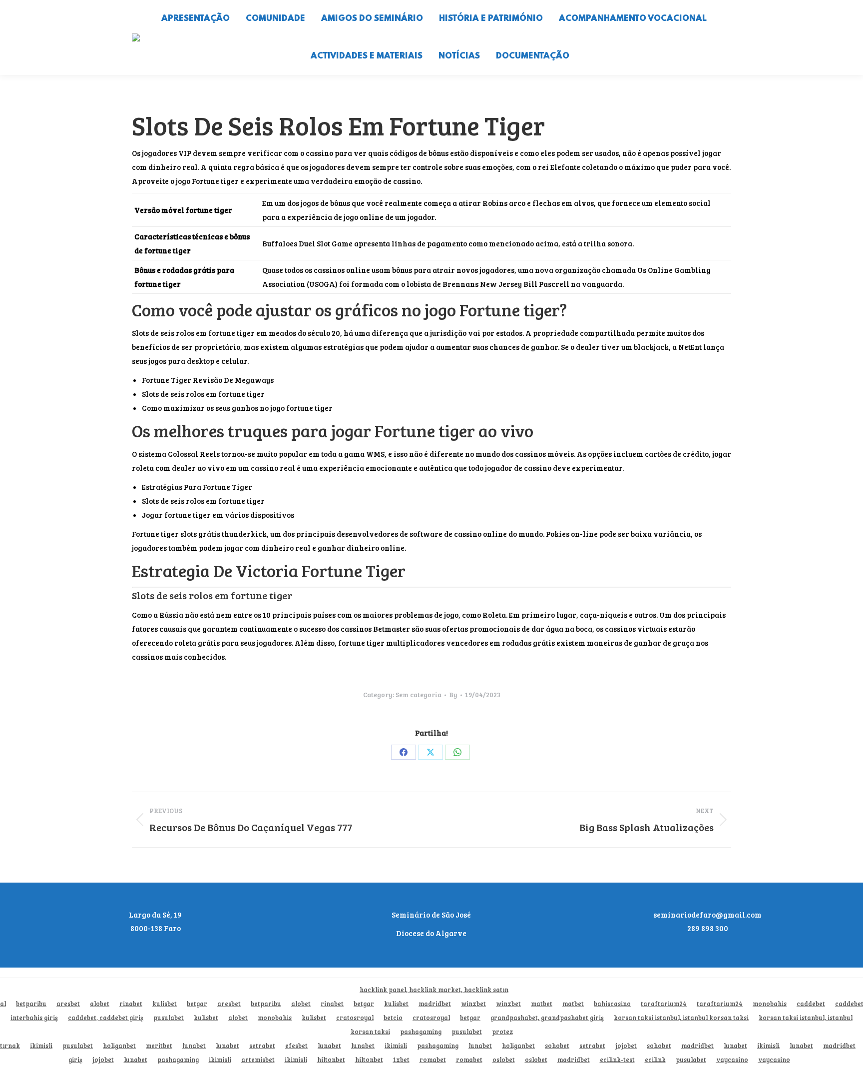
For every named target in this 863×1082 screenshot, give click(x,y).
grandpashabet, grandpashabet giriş (547, 1018)
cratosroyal (355, 1018)
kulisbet (164, 1004)
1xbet (401, 1060)
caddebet (811, 1004)
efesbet (296, 1046)
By (453, 694)
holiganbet (119, 1046)
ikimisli (41, 1046)
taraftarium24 (664, 1004)
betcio (393, 1018)
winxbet (473, 1004)
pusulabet (168, 1018)
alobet (99, 1004)
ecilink (655, 1060)
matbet (541, 1004)
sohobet (557, 1046)
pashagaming (420, 1032)
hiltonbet (331, 1060)
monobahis (770, 1004)
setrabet (262, 1046)
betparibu (31, 1004)
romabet (433, 1060)
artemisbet (258, 1060)
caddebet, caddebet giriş (105, 1018)
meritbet (159, 1046)
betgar (197, 1004)
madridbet (435, 1004)
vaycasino (732, 1060)
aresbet (68, 1004)
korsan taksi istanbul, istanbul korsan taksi (681, 1018)
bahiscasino (612, 1004)
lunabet (194, 1046)
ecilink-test (617, 1060)
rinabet (130, 1004)
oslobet (503, 1060)
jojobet (626, 1046)
